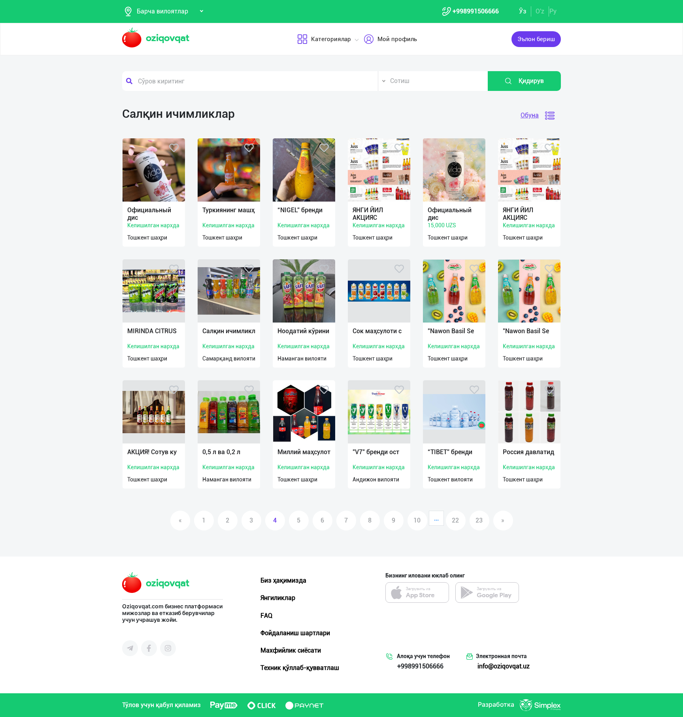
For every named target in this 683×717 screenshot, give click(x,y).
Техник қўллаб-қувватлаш (299, 668)
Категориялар (331, 39)
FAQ (266, 615)
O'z (540, 11)
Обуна (530, 115)
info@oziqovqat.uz (503, 666)
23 (479, 520)
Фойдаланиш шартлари (295, 633)
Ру (553, 11)
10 (417, 520)
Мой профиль (397, 39)
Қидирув (531, 81)
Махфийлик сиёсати (290, 650)
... (436, 518)
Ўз (522, 11)
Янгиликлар (277, 598)
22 (455, 520)
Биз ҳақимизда (283, 580)
